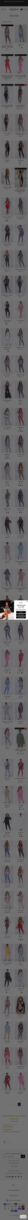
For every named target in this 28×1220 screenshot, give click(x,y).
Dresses (21, 612)
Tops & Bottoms (21, 617)
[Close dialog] (27, 601)
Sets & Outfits (21, 614)
